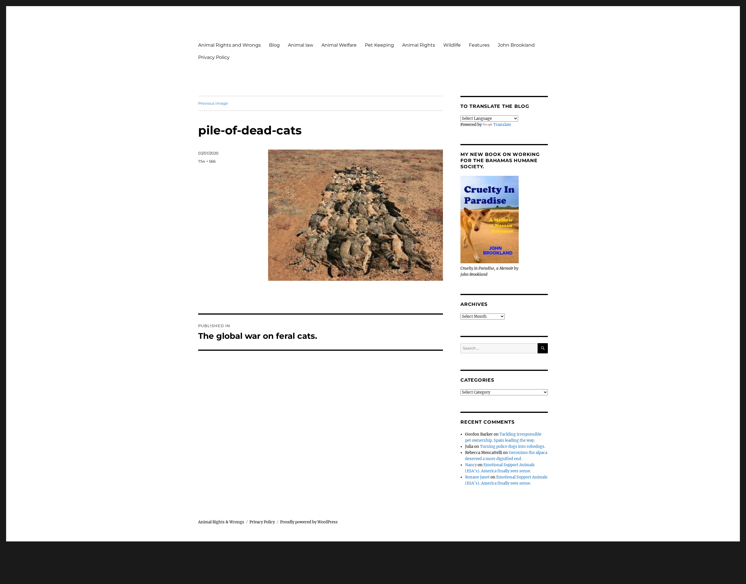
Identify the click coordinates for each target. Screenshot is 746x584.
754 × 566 (207, 161)
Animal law (300, 45)
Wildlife (452, 45)
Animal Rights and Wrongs (229, 45)
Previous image (213, 103)
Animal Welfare (339, 45)
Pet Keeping (379, 45)
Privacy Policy (214, 57)
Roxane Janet (477, 477)
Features (479, 45)
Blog (274, 45)
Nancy (471, 464)
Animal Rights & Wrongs (221, 522)
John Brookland (516, 45)
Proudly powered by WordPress (309, 522)
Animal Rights (418, 45)
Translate (502, 124)
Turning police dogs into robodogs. (512, 446)
